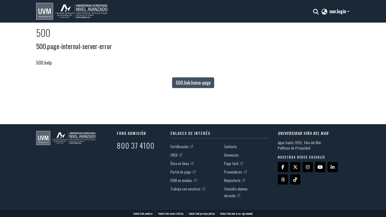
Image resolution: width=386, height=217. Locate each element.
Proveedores (233, 172)
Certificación (179, 146)
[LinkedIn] (333, 167)
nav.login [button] (338, 11)
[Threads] (283, 179)
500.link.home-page (193, 82)
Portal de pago (181, 172)
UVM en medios (181, 180)
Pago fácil (231, 163)
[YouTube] (320, 167)
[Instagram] (308, 167)
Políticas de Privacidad (294, 148)
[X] (295, 167)
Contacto (230, 146)
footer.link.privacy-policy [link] (202, 213)
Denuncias (231, 155)
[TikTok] (295, 179)
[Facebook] (283, 167)
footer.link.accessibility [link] (170, 213)
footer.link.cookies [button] (143, 213)
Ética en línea (180, 163)
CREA (174, 155)
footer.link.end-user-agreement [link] (236, 213)
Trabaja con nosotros (185, 189)
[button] (71, 11)
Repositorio (232, 180)
